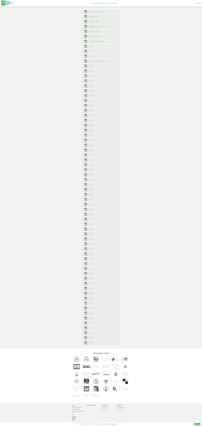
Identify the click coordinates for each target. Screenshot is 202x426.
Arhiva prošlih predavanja (120, 407)
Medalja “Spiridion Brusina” (76, 409)
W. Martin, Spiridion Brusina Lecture (96, 11)
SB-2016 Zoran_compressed (94, 31)
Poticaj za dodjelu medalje (94, 16)
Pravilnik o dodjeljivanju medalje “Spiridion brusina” (78, 412)
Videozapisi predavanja (120, 409)
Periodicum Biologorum (98, 3)
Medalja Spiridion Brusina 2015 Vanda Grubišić (98, 26)
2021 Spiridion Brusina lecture (95, 36)
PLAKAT (90, 46)
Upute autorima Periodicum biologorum (96, 41)
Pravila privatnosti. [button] (114, 424)
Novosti (73, 414)
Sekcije (110, 3)
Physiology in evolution (93, 21)
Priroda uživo (115, 3)
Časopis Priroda (105, 3)
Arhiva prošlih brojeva (105, 407)
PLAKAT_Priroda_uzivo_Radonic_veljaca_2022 (98, 61)
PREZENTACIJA (92, 95)
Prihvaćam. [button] (197, 424)
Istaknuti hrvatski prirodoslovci (76, 407)
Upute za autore (104, 409)
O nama (91, 3)
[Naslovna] (7, 3)
